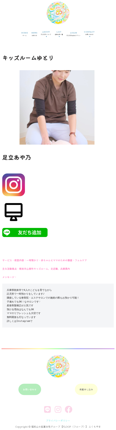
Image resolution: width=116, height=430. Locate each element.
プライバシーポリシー (58, 420)
